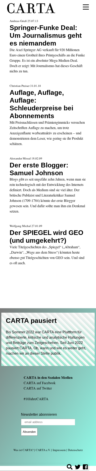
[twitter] (77, 467)
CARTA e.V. (43, 450)
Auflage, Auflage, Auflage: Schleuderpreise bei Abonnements (41, 104)
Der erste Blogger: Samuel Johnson (39, 169)
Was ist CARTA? (23, 450)
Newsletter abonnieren (39, 414)
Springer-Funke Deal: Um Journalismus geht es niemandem (46, 35)
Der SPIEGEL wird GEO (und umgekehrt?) (46, 236)
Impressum (59, 450)
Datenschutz (75, 450)
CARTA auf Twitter (38, 388)
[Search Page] (69, 467)
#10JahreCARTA (36, 398)
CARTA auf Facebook (40, 382)
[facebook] (85, 467)
